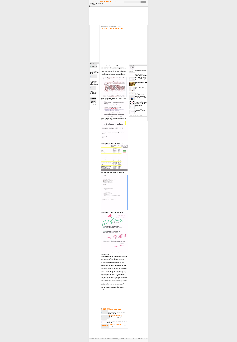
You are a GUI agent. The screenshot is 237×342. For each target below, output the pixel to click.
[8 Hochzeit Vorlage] (132, 108)
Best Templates (121, 338)
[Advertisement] (118, 15)
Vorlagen (105, 26)
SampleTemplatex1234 (102, 1)
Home (102, 26)
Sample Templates (115, 338)
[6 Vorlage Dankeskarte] (132, 69)
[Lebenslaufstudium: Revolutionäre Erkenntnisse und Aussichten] (104, 312)
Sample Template (128, 338)
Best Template (140, 338)
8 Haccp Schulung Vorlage (139, 101)
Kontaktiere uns (91, 338)
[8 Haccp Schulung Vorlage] (132, 104)
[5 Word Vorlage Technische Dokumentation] (132, 113)
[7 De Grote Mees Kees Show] (132, 99)
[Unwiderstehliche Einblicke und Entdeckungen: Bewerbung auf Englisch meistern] (93, 88)
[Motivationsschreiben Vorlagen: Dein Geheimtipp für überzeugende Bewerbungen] (105, 317)
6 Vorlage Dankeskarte (139, 66)
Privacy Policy (97, 338)
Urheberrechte (109, 338)
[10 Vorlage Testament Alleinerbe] (132, 75)
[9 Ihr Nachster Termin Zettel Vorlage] (104, 322)
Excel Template (134, 338)
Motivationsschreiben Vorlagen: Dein (115, 315)
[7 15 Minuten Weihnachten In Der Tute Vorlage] (132, 85)
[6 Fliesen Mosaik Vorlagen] (132, 90)
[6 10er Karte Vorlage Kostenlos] (132, 79)
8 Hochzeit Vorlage (138, 105)
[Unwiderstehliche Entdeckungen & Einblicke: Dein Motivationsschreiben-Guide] (105, 326)
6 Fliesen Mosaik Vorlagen (139, 87)
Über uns (104, 338)
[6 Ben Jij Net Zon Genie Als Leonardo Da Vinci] (132, 94)
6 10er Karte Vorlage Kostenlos (140, 77)
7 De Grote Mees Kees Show (140, 96)
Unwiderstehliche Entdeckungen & (115, 324)
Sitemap (101, 338)
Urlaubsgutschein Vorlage (106, 308)
